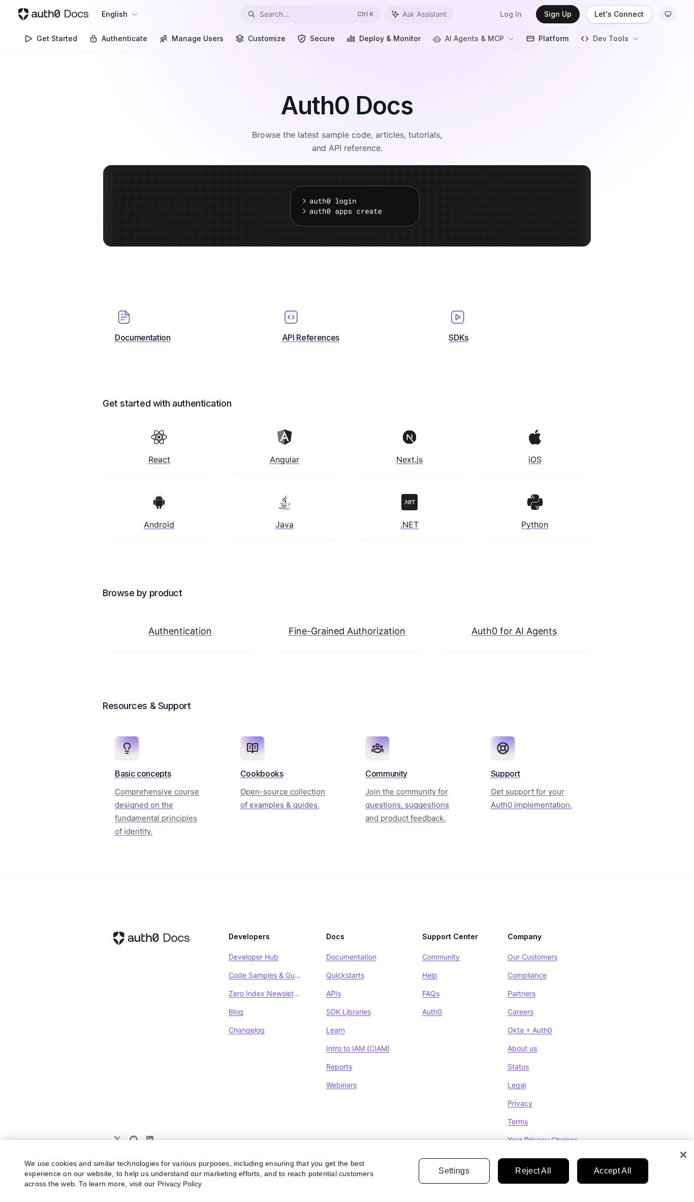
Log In (511, 14)
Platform (554, 38)
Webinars (341, 1085)
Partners (521, 993)
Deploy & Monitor (390, 38)
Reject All (533, 1170)
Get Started (57, 38)
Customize (267, 38)
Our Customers (532, 956)
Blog (236, 1011)
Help (429, 975)
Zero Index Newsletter (265, 993)
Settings (453, 1170)
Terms (518, 1121)
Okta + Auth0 (530, 1030)
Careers (520, 1011)
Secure (322, 38)
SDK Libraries (348, 1011)
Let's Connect (619, 14)
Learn (335, 1030)
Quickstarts (345, 975)
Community (441, 956)
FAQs (430, 993)
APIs (333, 993)
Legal (517, 1085)
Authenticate (124, 38)
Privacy (520, 1103)
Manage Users (198, 38)
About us (522, 1048)
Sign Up (558, 14)
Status (518, 1066)
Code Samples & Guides (265, 975)
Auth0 (432, 1011)
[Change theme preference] (668, 14)
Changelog (247, 1030)
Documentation (351, 956)
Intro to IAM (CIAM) (358, 1048)
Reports (339, 1066)
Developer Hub (253, 956)
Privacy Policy (179, 1184)
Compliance (527, 975)
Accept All (613, 1170)
